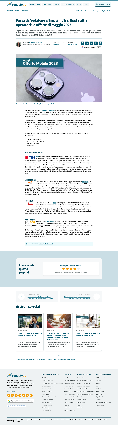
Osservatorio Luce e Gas (83, 386)
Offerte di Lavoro (46, 410)
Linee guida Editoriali (46, 244)
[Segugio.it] (16, 375)
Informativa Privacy (69, 383)
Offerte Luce (67, 405)
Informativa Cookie (69, 386)
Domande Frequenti (82, 397)
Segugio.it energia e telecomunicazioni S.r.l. (39, 420)
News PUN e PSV (46, 402)
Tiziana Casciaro (35, 42)
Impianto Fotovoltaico (69, 410)
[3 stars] (71, 268)
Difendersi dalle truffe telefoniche (86, 391)
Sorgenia (98, 399)
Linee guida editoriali (47, 399)
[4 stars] (74, 268)
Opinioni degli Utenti (47, 389)
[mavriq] (10, 420)
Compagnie (96, 11)
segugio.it (10, 10)
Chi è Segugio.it (46, 378)
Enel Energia (99, 394)
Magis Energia (99, 397)
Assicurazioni (35, 4)
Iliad (54, 203)
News (72, 11)
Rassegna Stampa (47, 405)
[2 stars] (67, 268)
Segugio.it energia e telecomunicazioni (52, 383)
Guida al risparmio (47, 391)
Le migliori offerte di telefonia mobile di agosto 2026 (30, 334)
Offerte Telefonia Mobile (70, 397)
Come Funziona (68, 378)
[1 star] (63, 268)
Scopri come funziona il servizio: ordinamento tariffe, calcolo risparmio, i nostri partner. (46, 359)
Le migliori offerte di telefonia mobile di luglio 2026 (88, 334)
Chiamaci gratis (104, 4)
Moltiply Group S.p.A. (76, 420)
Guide (77, 11)
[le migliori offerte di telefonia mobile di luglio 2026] (88, 321)
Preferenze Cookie (69, 389)
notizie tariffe (25, 10)
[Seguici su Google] (91, 47)
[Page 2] (59, 355)
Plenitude (98, 389)
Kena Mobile (49, 222)
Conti (85, 4)
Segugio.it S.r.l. (20, 420)
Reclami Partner (100, 405)
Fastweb (98, 383)
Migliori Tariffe (106, 11)
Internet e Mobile (68, 4)
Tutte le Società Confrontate (103, 402)
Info (68, 11)
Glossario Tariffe (81, 399)
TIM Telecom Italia (100, 378)
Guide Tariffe (80, 378)
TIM (37, 157)
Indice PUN (80, 405)
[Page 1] (58, 355)
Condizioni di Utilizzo (69, 380)
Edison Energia (100, 391)
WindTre (85, 182)
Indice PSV (80, 408)
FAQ (82, 11)
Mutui (79, 4)
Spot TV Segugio (46, 408)
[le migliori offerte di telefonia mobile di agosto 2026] (30, 321)
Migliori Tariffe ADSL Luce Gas (85, 380)
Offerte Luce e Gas (68, 402)
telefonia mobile (48, 110)
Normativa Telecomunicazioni (85, 394)
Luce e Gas (47, 4)
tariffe (17, 10)
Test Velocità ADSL (82, 389)
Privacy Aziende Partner (70, 391)
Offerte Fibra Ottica (69, 399)
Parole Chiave (81, 402)
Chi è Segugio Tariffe (47, 380)
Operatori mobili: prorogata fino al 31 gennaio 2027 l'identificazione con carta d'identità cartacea (58, 336)
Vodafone (98, 380)
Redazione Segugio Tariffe (49, 397)
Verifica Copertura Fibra (83, 383)
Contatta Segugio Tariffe (48, 386)
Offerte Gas (67, 408)
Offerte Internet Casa (69, 394)
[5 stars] (78, 268)
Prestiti (56, 4)
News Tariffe (45, 394)
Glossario (88, 11)
